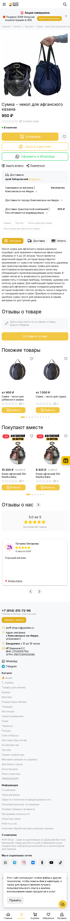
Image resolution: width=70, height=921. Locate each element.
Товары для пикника (14, 687)
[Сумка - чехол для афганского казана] (35, 65)
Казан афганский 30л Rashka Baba (14, 475)
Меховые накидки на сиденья (19, 759)
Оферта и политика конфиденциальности (26, 799)
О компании (8, 789)
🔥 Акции (7, 677)
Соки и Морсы (10, 735)
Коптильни (8, 711)
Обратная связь (11, 818)
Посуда (6, 730)
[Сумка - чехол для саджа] (52, 372)
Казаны (7, 223)
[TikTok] (60, 862)
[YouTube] (51, 862)
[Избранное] (64, 137)
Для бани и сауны (12, 764)
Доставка (39, 240)
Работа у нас (9, 823)
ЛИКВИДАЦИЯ (10, 778)
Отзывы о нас (17, 504)
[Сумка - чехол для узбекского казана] (18, 372)
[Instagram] (24, 862)
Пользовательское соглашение (20, 804)
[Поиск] (65, 4)
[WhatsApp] (5, 862)
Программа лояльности (16, 813)
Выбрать (16, 410)
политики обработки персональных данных (28, 828)
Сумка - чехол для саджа (51, 396)
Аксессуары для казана (40, 223)
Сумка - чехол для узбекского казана (13, 398)
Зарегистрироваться (49, 18)
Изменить (35, 179)
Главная (6, 26)
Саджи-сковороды (13, 754)
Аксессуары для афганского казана (22, 228)
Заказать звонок (14, 619)
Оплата (61, 240)
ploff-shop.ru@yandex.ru (20, 627)
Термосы (7, 725)
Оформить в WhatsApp (38, 156)
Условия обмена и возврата (18, 809)
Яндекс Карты (15, 581)
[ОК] (42, 862)
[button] (23, 417)
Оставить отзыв (35, 336)
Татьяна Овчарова (27, 543)
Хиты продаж (10, 769)
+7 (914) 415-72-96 (16, 610)
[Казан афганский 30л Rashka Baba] (18, 450)
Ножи (5, 721)
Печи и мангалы (11, 773)
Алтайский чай (10, 745)
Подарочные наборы (14, 701)
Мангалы (7, 697)
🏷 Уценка (7, 682)
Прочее (29, 26)
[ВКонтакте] (33, 862)
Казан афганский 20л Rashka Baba (48, 475)
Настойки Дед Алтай (14, 740)
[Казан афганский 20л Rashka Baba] (52, 450)
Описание (15, 240)
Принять (15, 900)
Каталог (17, 26)
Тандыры (7, 706)
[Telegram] (14, 862)
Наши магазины (11, 794)
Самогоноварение (12, 716)
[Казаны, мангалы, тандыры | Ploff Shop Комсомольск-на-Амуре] (13, 4)
